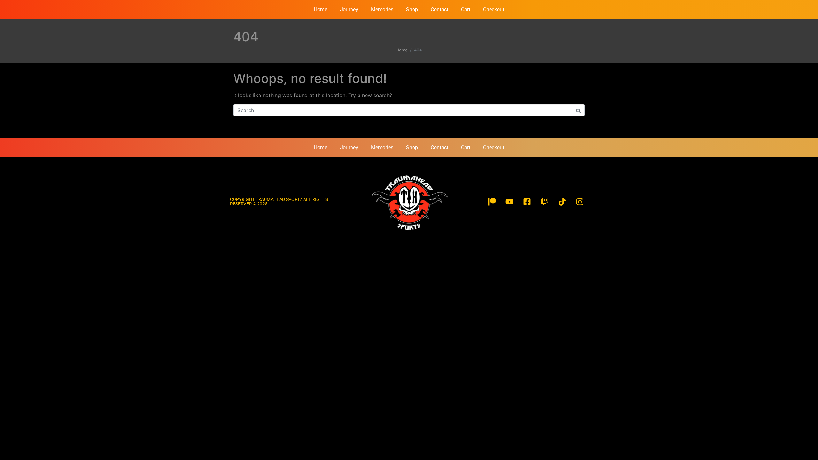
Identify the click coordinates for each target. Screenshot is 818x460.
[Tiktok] (562, 202)
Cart (465, 9)
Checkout (493, 9)
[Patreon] (492, 202)
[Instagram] (580, 202)
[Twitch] (545, 202)
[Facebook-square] (527, 202)
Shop (412, 9)
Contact (439, 9)
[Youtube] (510, 202)
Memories (382, 9)
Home (320, 9)
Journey (349, 9)
